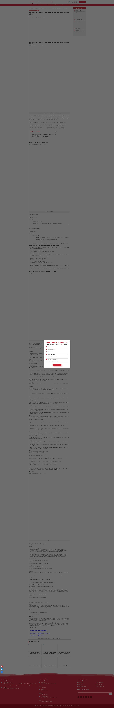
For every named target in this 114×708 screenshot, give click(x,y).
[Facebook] (2, 672)
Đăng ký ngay (57, 364)
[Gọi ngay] (2, 666)
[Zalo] (2, 669)
